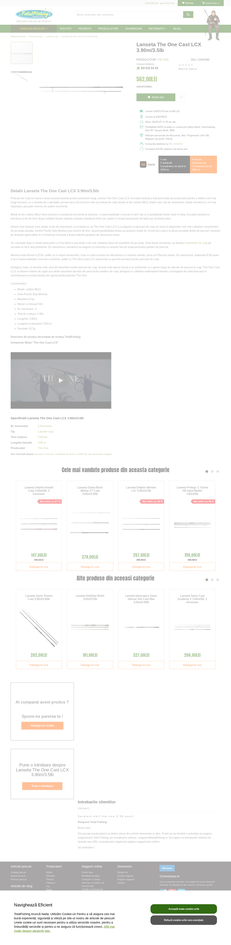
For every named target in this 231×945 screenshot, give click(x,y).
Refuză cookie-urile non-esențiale (183, 920)
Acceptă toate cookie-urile (183, 908)
